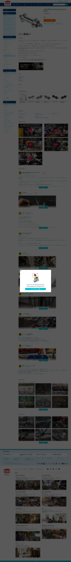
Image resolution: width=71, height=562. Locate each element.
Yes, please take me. (34, 288)
